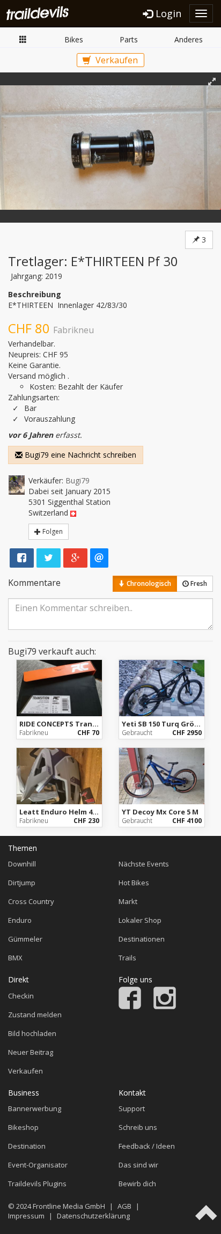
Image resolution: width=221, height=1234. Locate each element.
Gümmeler (25, 939)
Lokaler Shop (140, 920)
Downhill (22, 864)
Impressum (26, 1216)
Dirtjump (21, 882)
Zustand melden (35, 1014)
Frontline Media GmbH (69, 1206)
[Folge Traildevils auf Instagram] (164, 1006)
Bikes (73, 39)
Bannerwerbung (34, 1108)
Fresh (198, 583)
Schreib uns (138, 1127)
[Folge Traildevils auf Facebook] (130, 1006)
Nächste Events (144, 864)
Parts (129, 39)
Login (167, 13)
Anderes (188, 39)
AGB (124, 1206)
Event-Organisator (38, 1165)
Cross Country (31, 901)
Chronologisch (148, 583)
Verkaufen (115, 60)
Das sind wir (138, 1165)
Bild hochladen (32, 1033)
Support (132, 1108)
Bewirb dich (137, 1183)
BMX (15, 958)
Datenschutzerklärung (93, 1216)
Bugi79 (77, 480)
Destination (27, 1146)
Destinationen (142, 939)
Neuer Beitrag (30, 1052)
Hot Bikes (134, 882)
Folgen (52, 531)
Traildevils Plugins (37, 1183)
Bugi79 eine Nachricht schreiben (79, 455)
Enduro (20, 920)
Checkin (21, 996)
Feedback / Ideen (147, 1146)
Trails (127, 958)
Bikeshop (23, 1127)
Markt (23, 40)
